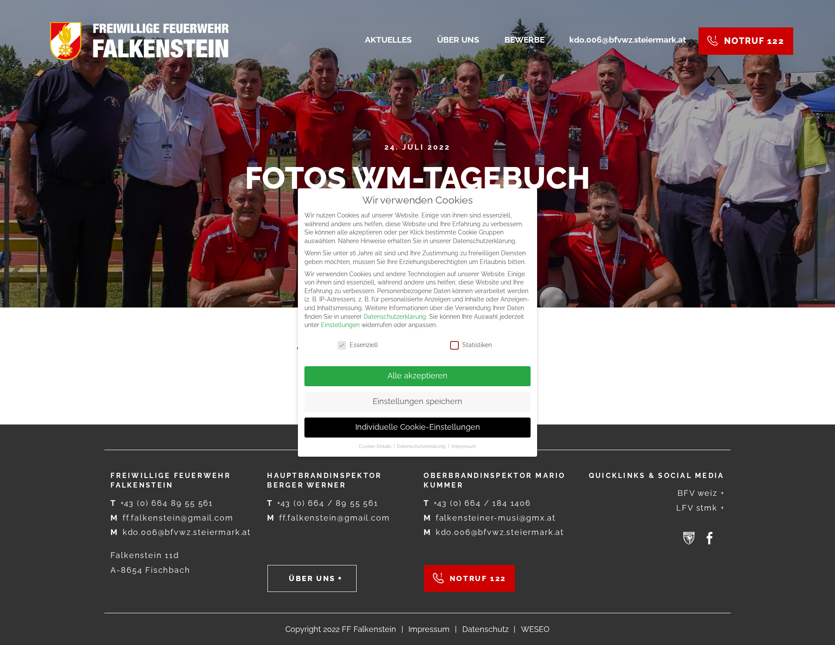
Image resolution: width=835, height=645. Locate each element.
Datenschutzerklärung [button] (422, 446)
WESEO (535, 629)
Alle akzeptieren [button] (417, 375)
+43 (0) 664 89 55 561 (161, 503)
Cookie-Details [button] (376, 446)
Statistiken (477, 344)
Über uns (312, 578)
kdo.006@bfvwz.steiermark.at (180, 532)
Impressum (429, 629)
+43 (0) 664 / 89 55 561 (322, 503)
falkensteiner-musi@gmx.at (489, 517)
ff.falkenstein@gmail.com (171, 517)
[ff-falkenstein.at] (139, 41)
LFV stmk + (700, 507)
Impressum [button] (463, 446)
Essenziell (364, 344)
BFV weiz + (701, 493)
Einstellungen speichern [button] (417, 401)
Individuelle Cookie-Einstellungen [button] (417, 427)
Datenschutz (485, 629)
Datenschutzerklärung (395, 316)
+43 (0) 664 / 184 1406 (477, 503)
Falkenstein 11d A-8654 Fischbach (150, 563)
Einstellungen (340, 324)
